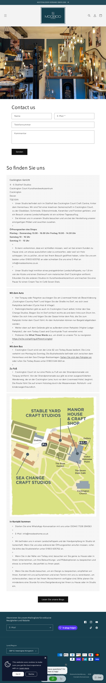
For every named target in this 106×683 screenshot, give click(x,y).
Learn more (24, 668)
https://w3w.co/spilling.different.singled (32, 339)
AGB (89, 674)
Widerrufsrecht (61, 674)
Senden (19, 152)
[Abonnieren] (50, 628)
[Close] (45, 658)
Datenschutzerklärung (77, 674)
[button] (5, 15)
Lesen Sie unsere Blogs (53, 599)
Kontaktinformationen (81, 677)
